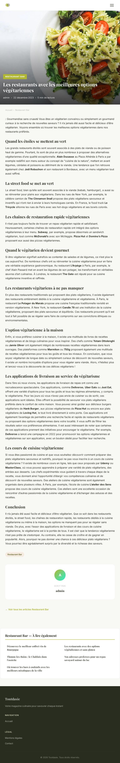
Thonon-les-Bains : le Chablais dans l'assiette (27, 658)
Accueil (8, 110)
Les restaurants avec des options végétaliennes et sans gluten (82, 648)
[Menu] (112, 5)
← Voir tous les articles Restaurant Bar (27, 609)
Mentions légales (13, 738)
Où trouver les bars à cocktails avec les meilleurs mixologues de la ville (28, 669)
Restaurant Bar (15, 76)
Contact (9, 743)
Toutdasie (12, 699)
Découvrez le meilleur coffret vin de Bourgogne (26, 648)
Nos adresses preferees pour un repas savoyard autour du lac (85, 658)
